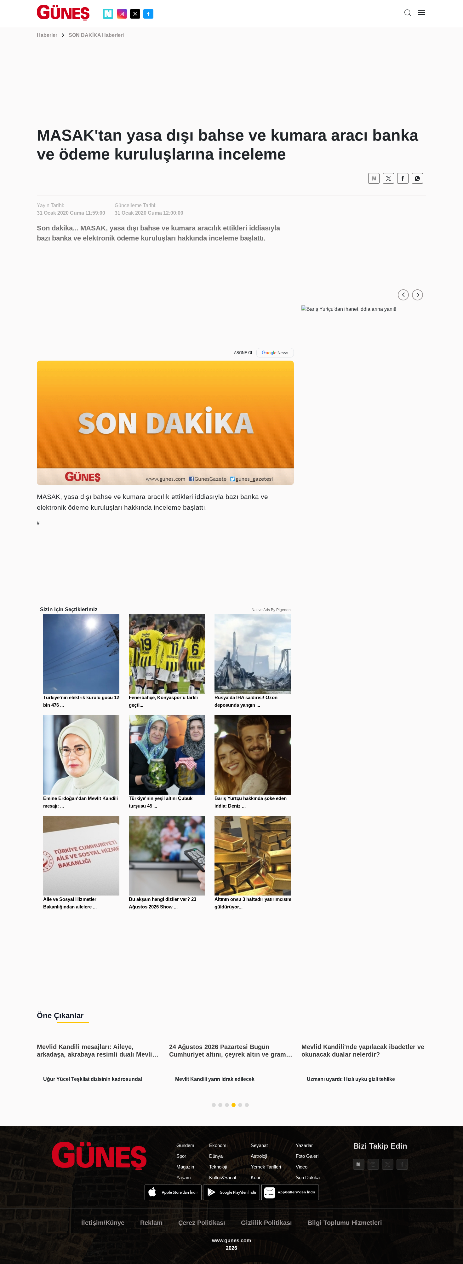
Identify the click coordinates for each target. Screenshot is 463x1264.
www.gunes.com (231, 1240)
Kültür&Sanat (222, 1177)
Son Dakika (308, 1177)
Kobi (255, 1177)
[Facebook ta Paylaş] (402, 178)
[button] (403, 294)
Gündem (185, 1145)
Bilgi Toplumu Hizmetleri (345, 1222)
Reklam (151, 1222)
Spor (181, 1156)
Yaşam (183, 1177)
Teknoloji (218, 1166)
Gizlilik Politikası (266, 1222)
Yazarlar (304, 1145)
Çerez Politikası (201, 1222)
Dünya (216, 1156)
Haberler (47, 35)
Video (301, 1166)
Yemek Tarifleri (266, 1166)
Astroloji (259, 1156)
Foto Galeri (307, 1156)
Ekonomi (218, 1145)
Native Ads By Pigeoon (271, 610)
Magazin (185, 1166)
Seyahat (259, 1145)
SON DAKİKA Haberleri (96, 35)
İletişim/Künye (102, 1222)
